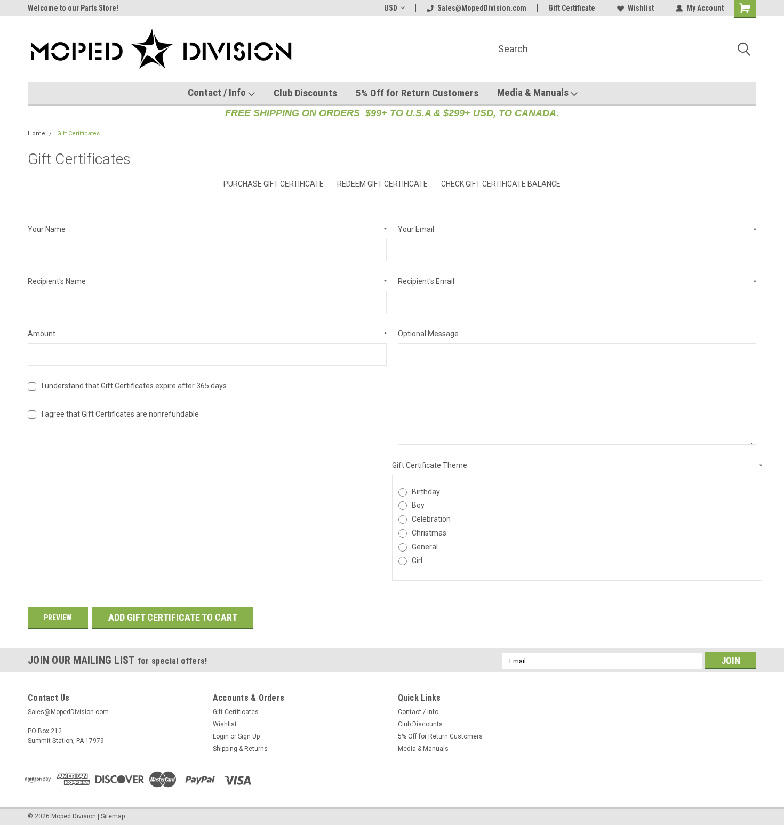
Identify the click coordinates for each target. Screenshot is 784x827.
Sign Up (249, 736)
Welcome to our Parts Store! (73, 8)
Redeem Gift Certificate (382, 184)
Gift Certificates (78, 133)
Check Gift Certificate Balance (501, 184)
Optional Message (428, 333)
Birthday (426, 492)
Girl (417, 560)
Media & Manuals (534, 92)
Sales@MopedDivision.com (481, 8)
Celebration (431, 519)
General (425, 546)
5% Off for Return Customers (417, 93)
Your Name (207, 229)
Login (221, 736)
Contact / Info (218, 92)
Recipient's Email (577, 281)
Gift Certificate (571, 8)
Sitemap (113, 816)
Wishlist (641, 8)
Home (36, 133)
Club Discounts (305, 93)
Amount (207, 333)
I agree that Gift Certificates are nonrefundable (120, 414)
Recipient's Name (207, 281)
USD (390, 8)
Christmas (429, 533)
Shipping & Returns (240, 748)
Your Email (577, 229)
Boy (418, 505)
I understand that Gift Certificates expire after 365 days (134, 386)
